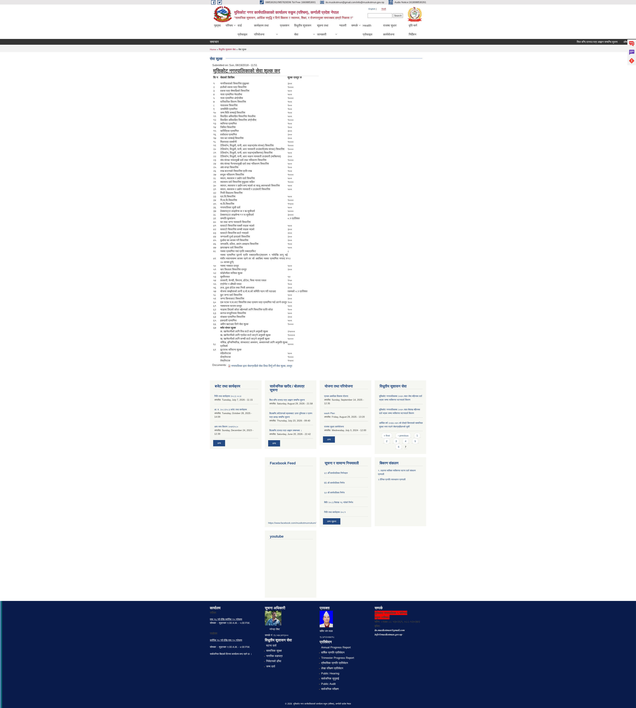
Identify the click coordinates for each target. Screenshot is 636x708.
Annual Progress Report (336, 647)
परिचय (229, 25)
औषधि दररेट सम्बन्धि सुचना (622, 41)
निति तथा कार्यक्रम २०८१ (335, 512)
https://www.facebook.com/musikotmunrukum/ (292, 523)
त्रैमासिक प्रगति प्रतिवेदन (334, 663)
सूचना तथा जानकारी (322, 30)
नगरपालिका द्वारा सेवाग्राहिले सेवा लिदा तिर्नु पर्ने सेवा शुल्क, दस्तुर (261, 365)
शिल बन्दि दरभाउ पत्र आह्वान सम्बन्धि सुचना (583, 41)
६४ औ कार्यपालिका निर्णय (334, 492)
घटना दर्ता (271, 645)
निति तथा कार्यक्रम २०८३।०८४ (227, 396)
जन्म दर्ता (270, 666)
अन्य (219, 443)
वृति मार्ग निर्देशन (413, 30)
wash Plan (329, 413)
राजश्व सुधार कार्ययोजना (390, 30)
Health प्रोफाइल (367, 30)
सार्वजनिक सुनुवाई (330, 678)
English (372, 9)
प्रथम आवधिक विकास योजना (336, 396)
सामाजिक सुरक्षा (274, 650)
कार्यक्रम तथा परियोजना (261, 30)
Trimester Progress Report (337, 657)
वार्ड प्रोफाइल (242, 30)
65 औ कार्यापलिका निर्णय (334, 482)
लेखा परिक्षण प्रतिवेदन (332, 668)
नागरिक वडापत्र (274, 656)
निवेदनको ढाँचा (273, 661)
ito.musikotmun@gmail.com (390, 630)
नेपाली (383, 9)
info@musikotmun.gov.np (388, 634)
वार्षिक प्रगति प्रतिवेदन (332, 652)
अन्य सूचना (331, 521)
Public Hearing (330, 673)
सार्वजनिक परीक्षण (330, 689)
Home (213, 49)
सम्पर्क (354, 25)
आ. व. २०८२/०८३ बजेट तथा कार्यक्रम (230, 409)
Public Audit (328, 683)
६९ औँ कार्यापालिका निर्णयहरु (336, 473)
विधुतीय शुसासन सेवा (302, 30)
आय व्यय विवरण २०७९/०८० (226, 426)
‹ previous (403, 435)
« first (387, 435)
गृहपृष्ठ (217, 25)
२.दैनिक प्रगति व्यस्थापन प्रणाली (391, 479)
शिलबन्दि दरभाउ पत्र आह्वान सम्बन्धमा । (285, 430)
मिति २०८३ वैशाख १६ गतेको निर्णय (338, 502)
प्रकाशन (284, 25)
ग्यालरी (342, 25)
